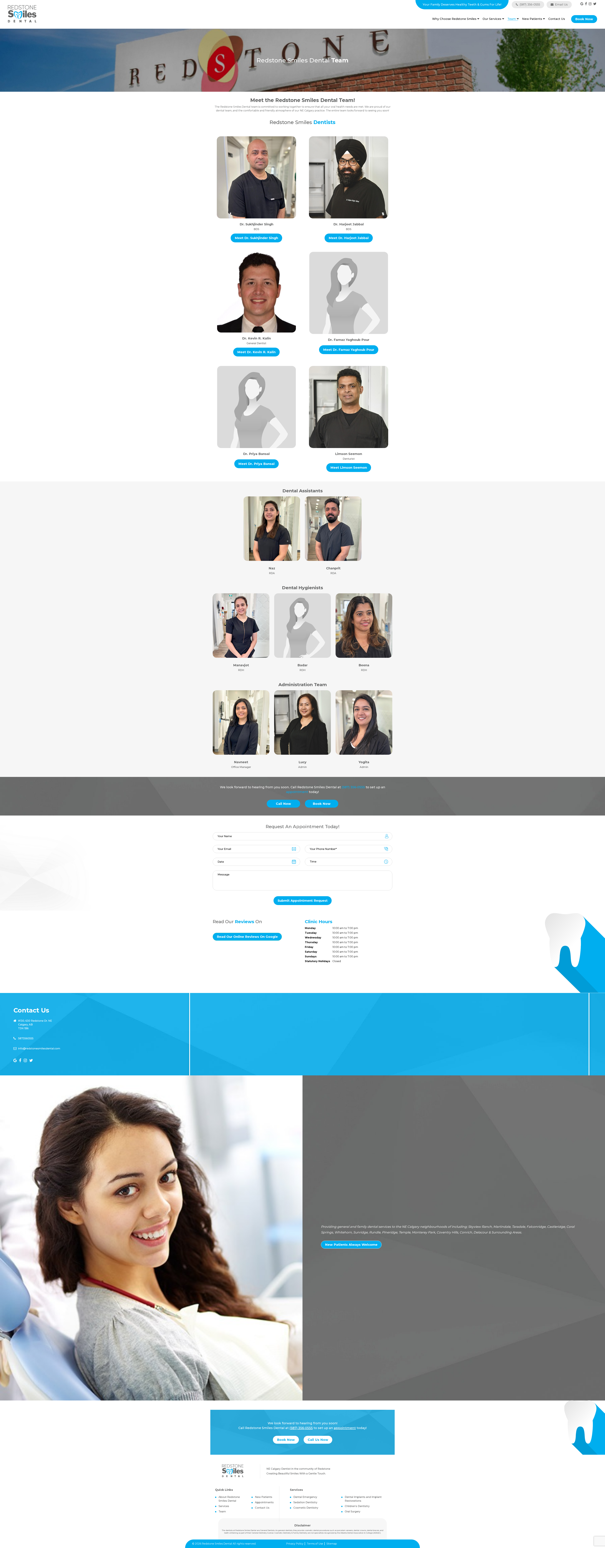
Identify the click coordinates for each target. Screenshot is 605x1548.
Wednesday (313, 937)
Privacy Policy (294, 1543)
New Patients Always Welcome (351, 1244)
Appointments (264, 1502)
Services (224, 1506)
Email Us (561, 4)
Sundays (311, 956)
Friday (309, 947)
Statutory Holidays (317, 961)
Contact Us (556, 18)
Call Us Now (318, 1440)
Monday (310, 928)
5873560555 (25, 1038)
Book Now (584, 19)
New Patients (532, 19)
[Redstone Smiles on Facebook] (586, 4)
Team (511, 19)
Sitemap (331, 1543)
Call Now (283, 804)
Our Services (492, 19)
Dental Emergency (305, 1497)
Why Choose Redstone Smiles (454, 19)
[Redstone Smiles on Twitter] (594, 4)
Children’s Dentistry (357, 1506)
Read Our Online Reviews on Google (247, 937)
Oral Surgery (352, 1511)
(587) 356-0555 (529, 4)
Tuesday (311, 933)
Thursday (311, 942)
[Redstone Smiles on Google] (581, 4)
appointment (297, 792)
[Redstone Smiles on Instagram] (590, 4)
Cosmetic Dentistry (305, 1507)
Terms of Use (315, 1543)
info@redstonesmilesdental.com (39, 1048)
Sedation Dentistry (305, 1502)
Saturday (311, 951)
